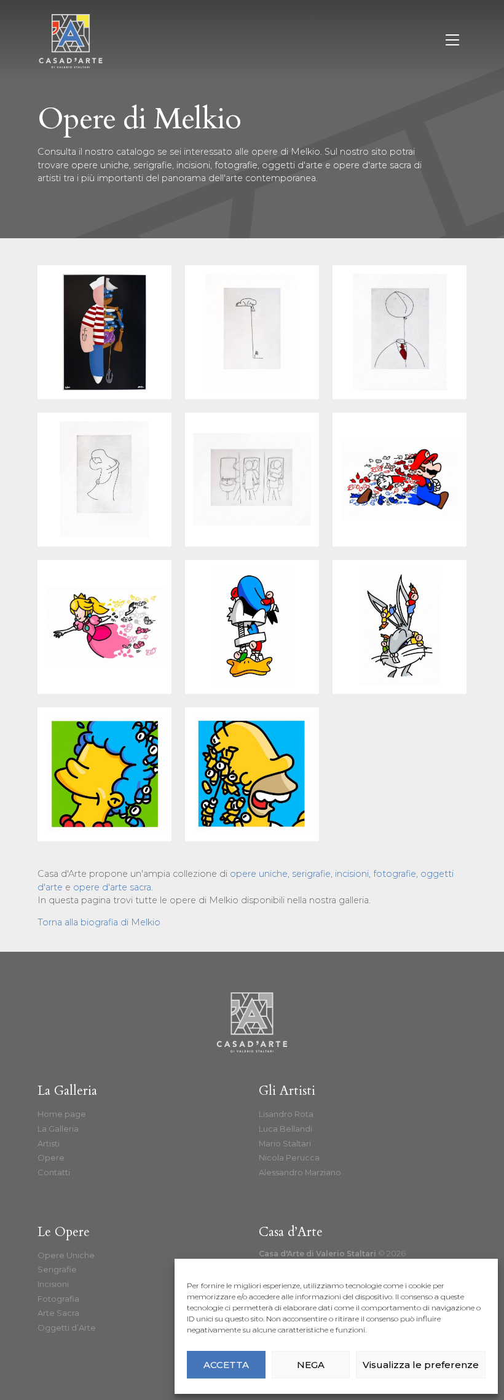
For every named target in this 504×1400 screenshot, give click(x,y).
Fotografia (58, 1299)
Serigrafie (57, 1269)
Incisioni (53, 1284)
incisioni (193, 165)
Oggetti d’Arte (66, 1327)
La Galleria (58, 1129)
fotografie (236, 165)
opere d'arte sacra (372, 165)
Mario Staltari (285, 1143)
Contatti (53, 1172)
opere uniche (100, 165)
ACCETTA (226, 1365)
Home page (61, 1114)
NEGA (311, 1365)
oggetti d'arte (292, 165)
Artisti (48, 1143)
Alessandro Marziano (300, 1172)
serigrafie (152, 165)
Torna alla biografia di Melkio (98, 922)
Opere (51, 1157)
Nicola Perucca (289, 1157)
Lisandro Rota (286, 1114)
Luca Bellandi (285, 1129)
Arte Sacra (58, 1313)
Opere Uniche (66, 1255)
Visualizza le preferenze (421, 1365)
